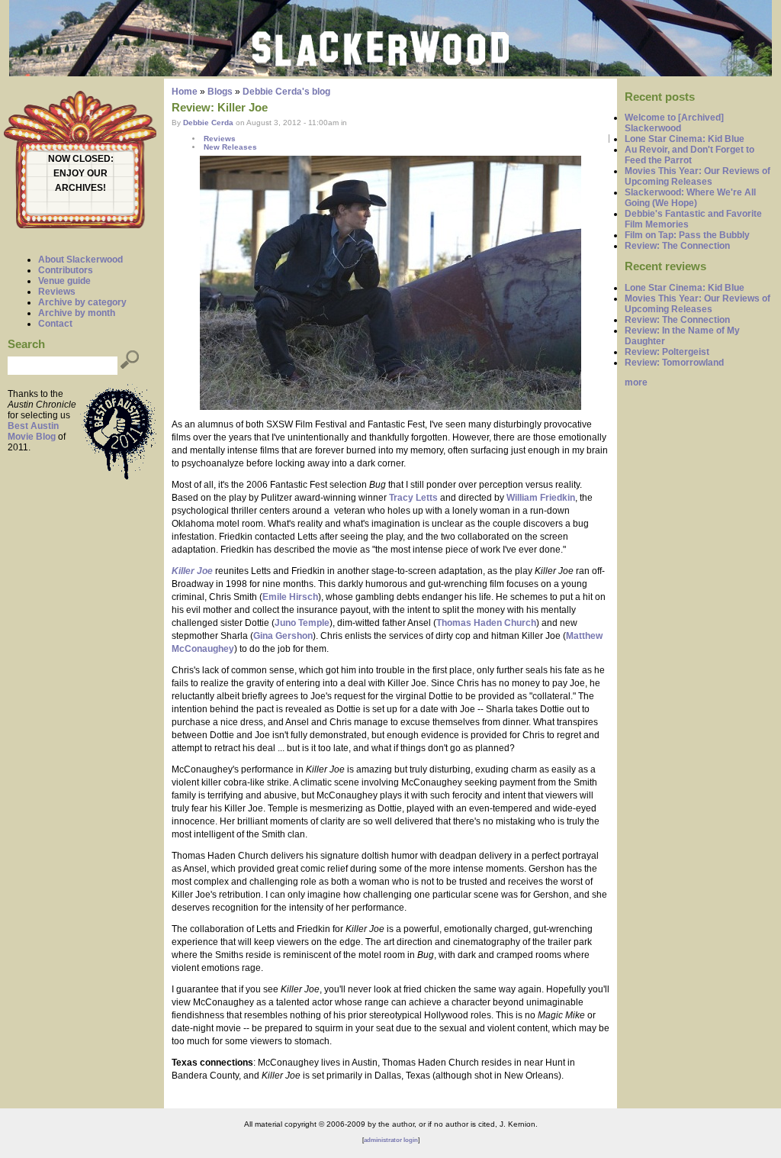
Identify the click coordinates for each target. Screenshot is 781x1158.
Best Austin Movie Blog (33, 431)
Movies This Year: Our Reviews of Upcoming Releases (697, 176)
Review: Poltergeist (667, 352)
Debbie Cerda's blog (286, 91)
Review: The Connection (677, 245)
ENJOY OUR (80, 173)
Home (185, 91)
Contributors (65, 270)
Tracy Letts (413, 497)
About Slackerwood (80, 259)
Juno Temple (302, 623)
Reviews (57, 291)
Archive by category (82, 302)
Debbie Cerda (208, 122)
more (636, 382)
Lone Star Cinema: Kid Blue (684, 139)
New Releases (230, 147)
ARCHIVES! (80, 187)
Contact (55, 323)
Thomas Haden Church (486, 623)
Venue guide (64, 281)
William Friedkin (540, 497)
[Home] (390, 73)
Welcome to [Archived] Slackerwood (674, 123)
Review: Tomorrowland (674, 362)
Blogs (220, 91)
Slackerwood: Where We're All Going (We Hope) (690, 197)
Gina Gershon (283, 636)
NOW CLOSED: (81, 158)
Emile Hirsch (290, 597)
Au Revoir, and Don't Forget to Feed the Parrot (689, 155)
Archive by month (76, 313)
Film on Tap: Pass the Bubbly (687, 235)
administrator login (391, 1140)
